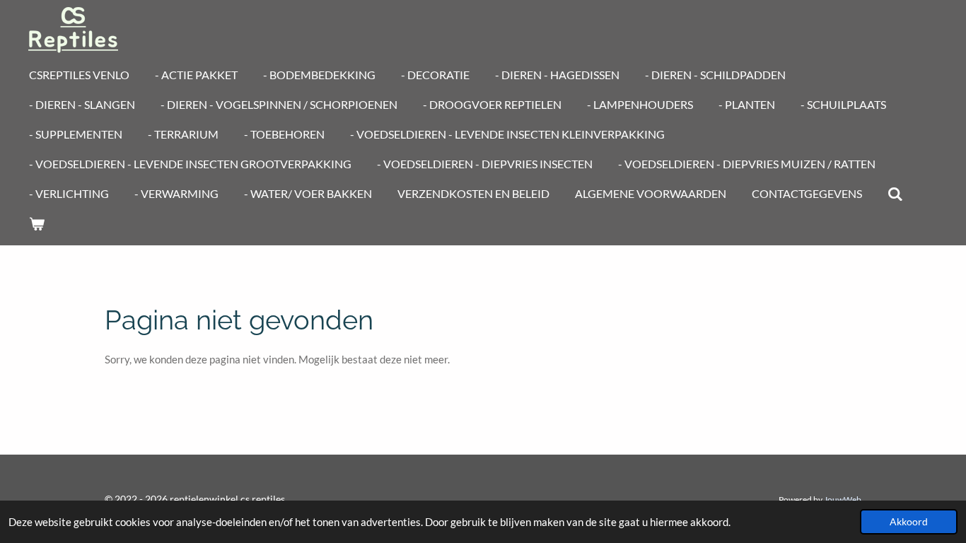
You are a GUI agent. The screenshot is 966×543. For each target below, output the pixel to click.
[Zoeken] (895, 194)
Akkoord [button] (909, 521)
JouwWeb (842, 499)
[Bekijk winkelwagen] (37, 223)
